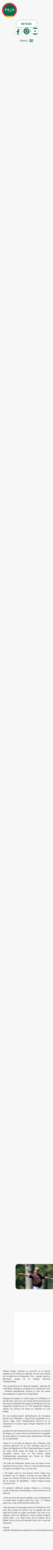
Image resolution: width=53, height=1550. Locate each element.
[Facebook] (18, 31)
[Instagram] (26, 31)
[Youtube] (35, 31)
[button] (26, 40)
